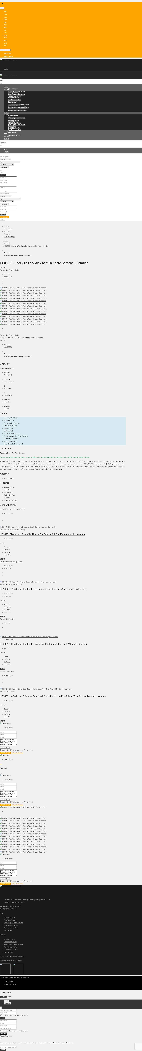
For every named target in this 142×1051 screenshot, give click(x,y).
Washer (6, 498)
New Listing (21, 509)
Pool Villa (7, 243)
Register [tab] (7, 1003)
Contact (6, 139)
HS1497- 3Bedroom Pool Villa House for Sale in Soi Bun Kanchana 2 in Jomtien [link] (42, 534)
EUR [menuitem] (5, 25)
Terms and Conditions (11, 984)
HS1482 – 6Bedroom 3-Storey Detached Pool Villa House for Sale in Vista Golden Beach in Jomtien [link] (53, 696)
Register (3, 1033)
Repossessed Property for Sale (17, 110)
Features (7, 234)
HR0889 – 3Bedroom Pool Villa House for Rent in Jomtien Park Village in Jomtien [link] (44, 644)
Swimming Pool (9, 495)
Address (7, 231)
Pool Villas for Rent (13, 120)
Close (9, 996)
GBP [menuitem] (5, 12)
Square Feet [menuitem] (7, 53)
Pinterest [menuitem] (13, 255)
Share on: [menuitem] (7, 253)
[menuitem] (20, 189)
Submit (3, 1049)
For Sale (6, 81)
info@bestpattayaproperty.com (14, 902)
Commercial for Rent (14, 135)
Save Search (4, 217)
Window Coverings (10, 500)
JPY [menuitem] (5, 32)
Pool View (7, 490)
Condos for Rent (13, 115)
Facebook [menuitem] (19, 255)
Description (8, 229)
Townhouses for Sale (14, 100)
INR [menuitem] (5, 30)
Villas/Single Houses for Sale (16, 94)
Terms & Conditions (21, 1031)
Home (6, 69)
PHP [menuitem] (5, 38)
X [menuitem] (22, 255)
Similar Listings (9, 237)
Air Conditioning (9, 487)
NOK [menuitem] (5, 35)
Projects (6, 142)
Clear (2, 172)
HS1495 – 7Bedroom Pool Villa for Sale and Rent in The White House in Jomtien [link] (43, 589)
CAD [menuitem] (5, 19)
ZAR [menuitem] (5, 43)
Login (2, 1018)
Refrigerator (8, 492)
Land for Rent (12, 132)
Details (6, 226)
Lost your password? (20, 1015)
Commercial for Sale (14, 105)
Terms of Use (28, 750)
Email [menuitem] (29, 255)
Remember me (7, 1015)
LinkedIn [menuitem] (25, 255)
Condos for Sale (13, 89)
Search (3, 175)
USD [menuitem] (5, 14)
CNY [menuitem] (5, 22)
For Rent (6, 114)
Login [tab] (6, 1001)
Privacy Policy (8, 981)
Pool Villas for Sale (13, 97)
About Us (7, 136)
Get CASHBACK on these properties (18, 107)
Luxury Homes (11, 509)
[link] (28, 527)
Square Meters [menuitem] (8, 56)
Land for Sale (12, 102)
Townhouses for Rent (14, 130)
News (5, 155)
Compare (3, 997)
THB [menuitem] (5, 45)
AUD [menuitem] (5, 17)
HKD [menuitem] (5, 27)
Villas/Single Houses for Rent (16, 124)
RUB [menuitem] (5, 40)
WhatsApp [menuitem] (7, 255)
